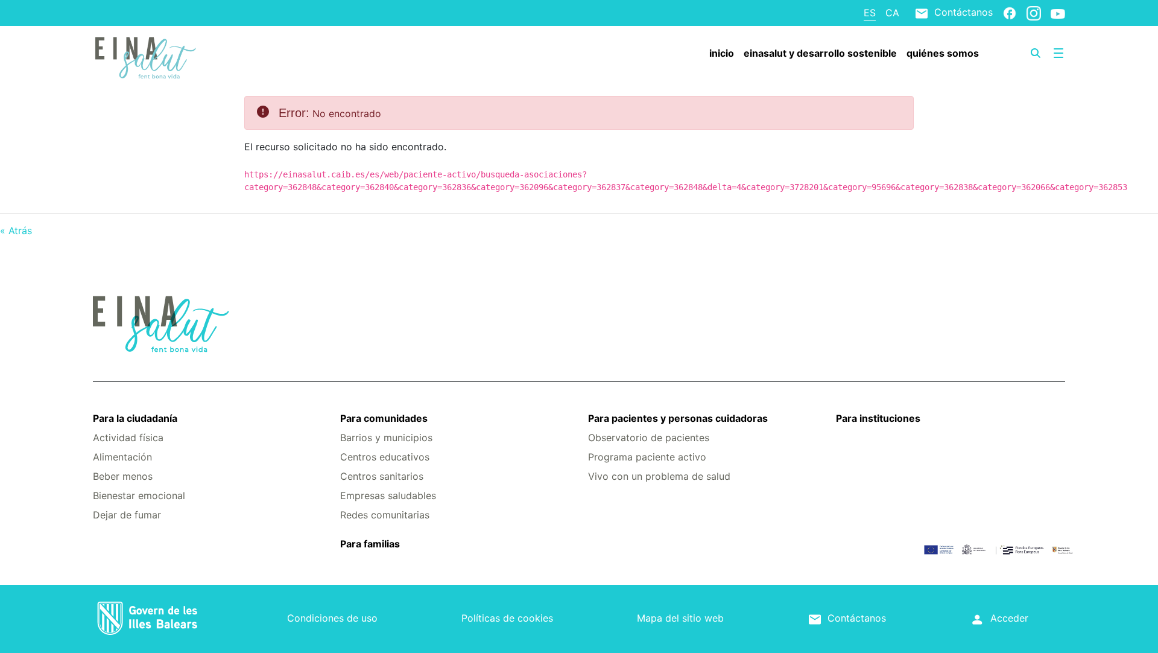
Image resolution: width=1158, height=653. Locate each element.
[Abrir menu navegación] (1058, 53)
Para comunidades (384, 418)
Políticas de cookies (507, 618)
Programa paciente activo (647, 457)
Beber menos (123, 476)
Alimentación (122, 457)
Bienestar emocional (139, 495)
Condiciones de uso (332, 618)
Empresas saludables (388, 495)
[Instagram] (1034, 13)
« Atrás (16, 231)
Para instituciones (878, 418)
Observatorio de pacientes (648, 438)
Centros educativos (384, 457)
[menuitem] (721, 53)
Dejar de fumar (127, 515)
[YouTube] (1058, 13)
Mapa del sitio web (680, 618)
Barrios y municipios (386, 438)
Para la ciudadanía (135, 418)
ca (892, 13)
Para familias (370, 544)
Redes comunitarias (384, 515)
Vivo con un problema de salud (659, 476)
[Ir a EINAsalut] (174, 56)
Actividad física (128, 438)
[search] (1035, 53)
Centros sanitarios (381, 476)
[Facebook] (1009, 13)
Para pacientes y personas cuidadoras (678, 418)
